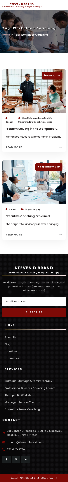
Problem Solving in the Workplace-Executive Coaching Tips (31, 129)
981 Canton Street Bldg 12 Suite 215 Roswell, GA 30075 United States (34, 433)
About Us (10, 337)
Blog (7, 344)
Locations (11, 351)
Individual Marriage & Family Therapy (28, 381)
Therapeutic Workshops (20, 395)
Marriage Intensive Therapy (22, 402)
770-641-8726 (16, 449)
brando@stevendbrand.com (25, 442)
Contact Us (12, 358)
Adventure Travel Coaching (22, 409)
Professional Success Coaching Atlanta (30, 388)
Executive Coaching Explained (28, 216)
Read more (14, 147)
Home (6, 35)
